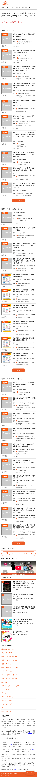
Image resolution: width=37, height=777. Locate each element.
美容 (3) (3, 708)
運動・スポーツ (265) (8, 664)
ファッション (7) (6, 704)
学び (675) (4, 693)
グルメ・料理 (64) (7, 697)
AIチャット (30, 773)
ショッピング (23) (7, 700)
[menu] (34, 4)
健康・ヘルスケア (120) (9, 660)
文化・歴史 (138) (6, 671)
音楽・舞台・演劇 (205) (9, 678)
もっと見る (18, 200)
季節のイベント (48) (7, 649)
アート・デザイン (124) (9, 675)
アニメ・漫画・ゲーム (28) (10, 686)
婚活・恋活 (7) (6, 711)
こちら (30, 733)
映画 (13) (4, 682)
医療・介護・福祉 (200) (9, 656)
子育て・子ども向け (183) (9, 667)
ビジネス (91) (5, 689)
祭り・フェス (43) (7, 653)
